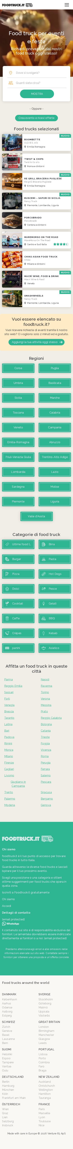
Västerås (44, 1015)
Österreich (11, 1104)
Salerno (46, 775)
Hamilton (45, 1093)
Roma (45, 756)
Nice (41, 1125)
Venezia (9, 705)
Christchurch (47, 1085)
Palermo (9, 798)
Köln (5, 1093)
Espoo (6, 1058)
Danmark (9, 994)
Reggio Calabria (51, 717)
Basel (5, 1035)
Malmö (43, 1007)
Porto (42, 1058)
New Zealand (49, 1076)
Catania (46, 730)
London (44, 1026)
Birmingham (46, 1030)
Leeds (43, 1043)
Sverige (45, 994)
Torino (45, 692)
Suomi (6, 1049)
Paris (42, 1109)
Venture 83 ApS (57, 1133)
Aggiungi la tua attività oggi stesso (35, 342)
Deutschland (13, 1076)
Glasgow (44, 1039)
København (9, 999)
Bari (6, 730)
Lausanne (8, 1039)
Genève (7, 1030)
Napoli (45, 679)
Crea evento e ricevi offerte (36, 118)
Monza (8, 749)
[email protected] (55, 938)
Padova (9, 737)
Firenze (9, 762)
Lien (5, 1117)
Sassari (9, 692)
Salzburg (8, 1121)
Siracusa (46, 792)
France (44, 1104)
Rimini (8, 743)
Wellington (46, 1089)
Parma (8, 679)
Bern (5, 1043)
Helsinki (7, 1054)
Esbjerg (7, 1015)
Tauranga (45, 1097)
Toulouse (45, 1121)
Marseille (44, 1113)
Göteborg (45, 1003)
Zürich (6, 1026)
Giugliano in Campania (18, 783)
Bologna (46, 724)
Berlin (5, 1081)
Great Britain (49, 1022)
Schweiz (8, 1022)
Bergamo (47, 798)
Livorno (9, 775)
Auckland (45, 1081)
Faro (41, 1066)
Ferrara (45, 769)
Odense (7, 1007)
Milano (8, 756)
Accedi (6, 906)
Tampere (8, 1062)
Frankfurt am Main (14, 1097)
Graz (5, 1113)
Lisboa (43, 1054)
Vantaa (6, 1066)
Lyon (42, 1117)
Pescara (46, 781)
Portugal (46, 1049)
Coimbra (44, 1062)
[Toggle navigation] (67, 5)
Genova (46, 805)
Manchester (46, 1035)
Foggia (45, 743)
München (8, 1089)
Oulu (5, 1070)
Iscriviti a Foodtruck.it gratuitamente (25, 892)
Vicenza (46, 749)
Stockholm (46, 999)
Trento (8, 792)
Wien (5, 1109)
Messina (46, 705)
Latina (8, 724)
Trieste (45, 737)
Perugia (46, 762)
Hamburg (8, 1085)
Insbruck (7, 1125)
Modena (9, 805)
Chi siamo (8, 899)
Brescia (9, 711)
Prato (44, 711)
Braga (42, 1070)
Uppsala (44, 1011)
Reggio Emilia (13, 685)
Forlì (7, 698)
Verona (45, 698)
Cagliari (9, 769)
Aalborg (7, 1011)
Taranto (9, 717)
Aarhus (6, 1003)
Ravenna (46, 685)
